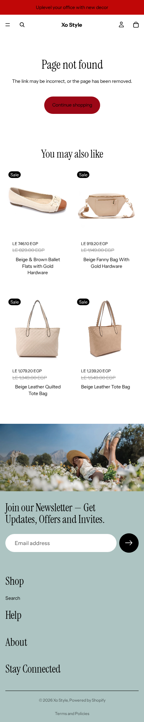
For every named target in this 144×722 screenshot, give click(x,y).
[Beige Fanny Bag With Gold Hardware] (106, 202)
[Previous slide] (13, 201)
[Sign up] (129, 543)
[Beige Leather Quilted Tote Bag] (38, 329)
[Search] (22, 24)
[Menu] (7, 24)
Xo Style (60, 700)
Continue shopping (72, 105)
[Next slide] (62, 201)
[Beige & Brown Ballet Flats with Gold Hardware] (38, 202)
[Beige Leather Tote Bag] (106, 329)
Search (12, 598)
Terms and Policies (72, 713)
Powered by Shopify (87, 700)
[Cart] (136, 24)
